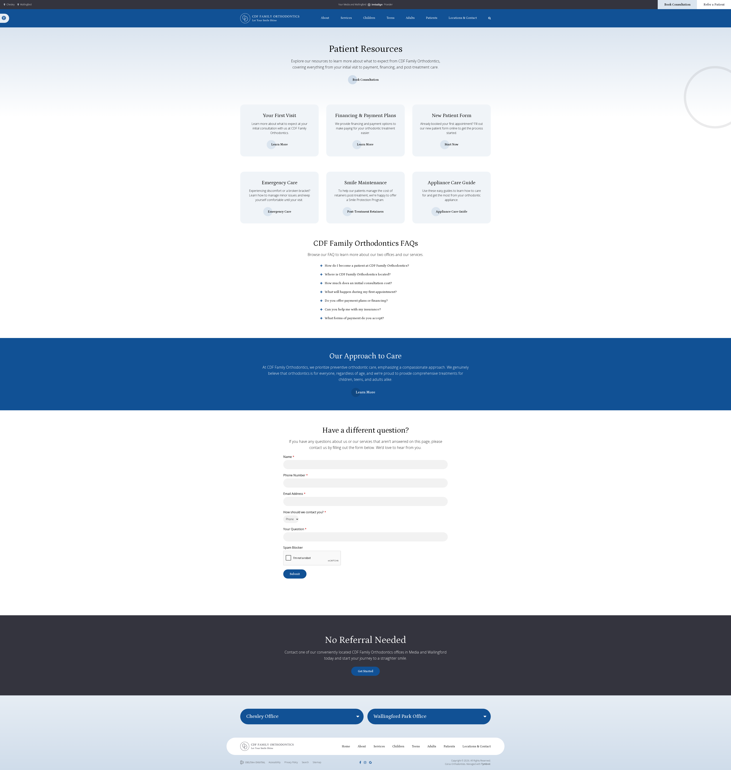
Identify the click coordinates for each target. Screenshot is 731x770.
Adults (431, 746)
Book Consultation (677, 4)
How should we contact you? (304, 512)
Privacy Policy (291, 762)
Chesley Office (262, 716)
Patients (449, 746)
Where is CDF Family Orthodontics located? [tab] (358, 274)
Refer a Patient (714, 4)
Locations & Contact (477, 746)
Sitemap (317, 762)
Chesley (10, 4)
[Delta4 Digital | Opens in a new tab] (252, 762)
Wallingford (26, 4)
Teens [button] (390, 18)
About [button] (325, 18)
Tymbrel (485, 764)
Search (305, 762)
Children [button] (369, 18)
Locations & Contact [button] (463, 18)
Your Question (294, 529)
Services (379, 746)
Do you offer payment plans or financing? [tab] (356, 301)
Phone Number (295, 475)
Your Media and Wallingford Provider (365, 4)
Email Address (294, 494)
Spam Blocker (293, 547)
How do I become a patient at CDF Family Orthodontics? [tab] (367, 266)
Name (288, 457)
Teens (416, 746)
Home (346, 746)
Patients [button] (431, 18)
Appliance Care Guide (451, 211)
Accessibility (275, 762)
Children (398, 746)
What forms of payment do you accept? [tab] (354, 318)
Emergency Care (279, 211)
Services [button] (346, 18)
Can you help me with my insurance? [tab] (353, 309)
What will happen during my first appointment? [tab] (361, 292)
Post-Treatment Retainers (365, 211)
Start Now (451, 144)
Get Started (365, 671)
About (362, 746)
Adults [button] (410, 18)
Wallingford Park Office (399, 716)
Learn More (279, 144)
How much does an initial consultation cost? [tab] (358, 283)
